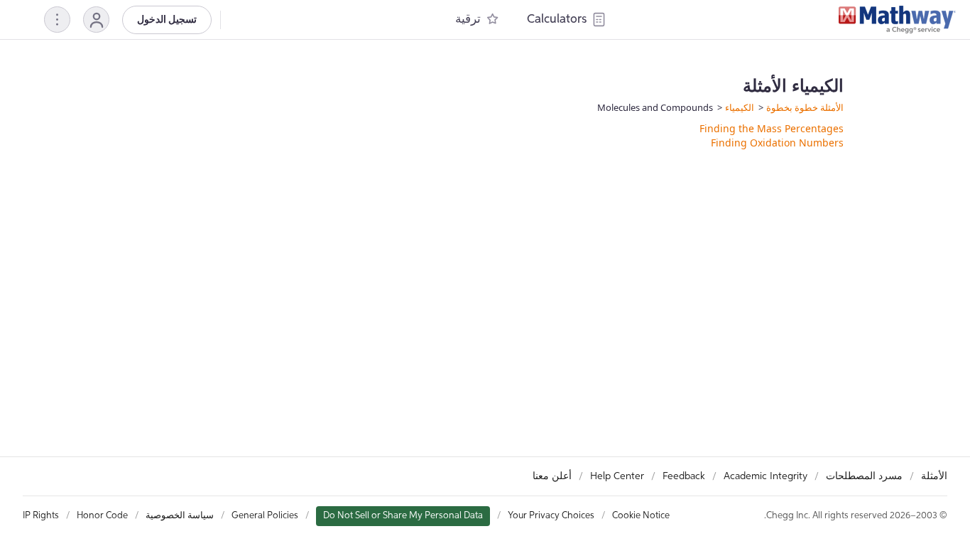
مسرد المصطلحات (864, 476)
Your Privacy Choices (551, 515)
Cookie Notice (641, 515)
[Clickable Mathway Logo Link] (897, 20)
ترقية (468, 20)
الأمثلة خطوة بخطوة (805, 107)
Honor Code (102, 515)
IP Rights (41, 515)
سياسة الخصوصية (180, 515)
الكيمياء (739, 107)
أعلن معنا (552, 476)
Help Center (617, 476)
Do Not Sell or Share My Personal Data (403, 515)
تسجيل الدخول (167, 20)
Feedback (684, 476)
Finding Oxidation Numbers (777, 142)
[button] (96, 19)
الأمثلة (934, 476)
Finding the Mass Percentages (771, 128)
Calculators (557, 20)
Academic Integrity (765, 476)
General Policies (264, 515)
